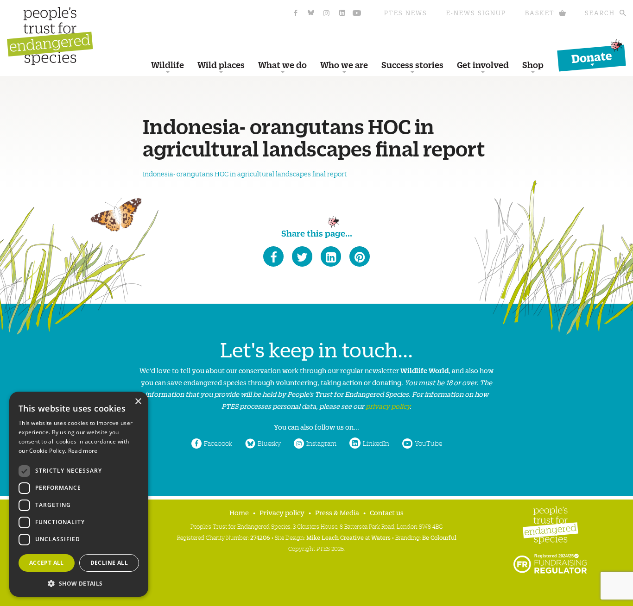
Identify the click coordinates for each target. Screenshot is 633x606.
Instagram (321, 443)
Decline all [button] (109, 563)
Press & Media (337, 512)
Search (600, 13)
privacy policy (388, 405)
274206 (260, 537)
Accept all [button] (46, 563)
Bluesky (269, 443)
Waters (381, 537)
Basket (540, 13)
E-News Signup (476, 13)
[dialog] (78, 494)
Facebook (218, 443)
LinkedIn (376, 443)
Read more (83, 451)
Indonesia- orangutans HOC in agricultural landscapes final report (245, 173)
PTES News (405, 13)
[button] (79, 582)
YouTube (428, 443)
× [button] (137, 401)
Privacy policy (282, 512)
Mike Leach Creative (335, 537)
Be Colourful (439, 537)
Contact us (387, 512)
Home (239, 512)
